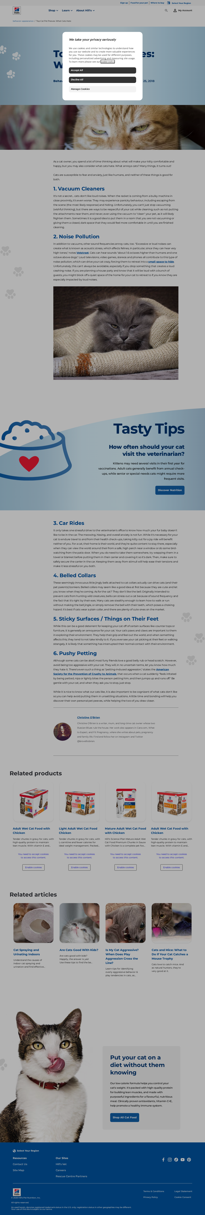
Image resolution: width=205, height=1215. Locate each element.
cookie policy (108, 61)
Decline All (77, 80)
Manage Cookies (80, 89)
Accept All (77, 70)
